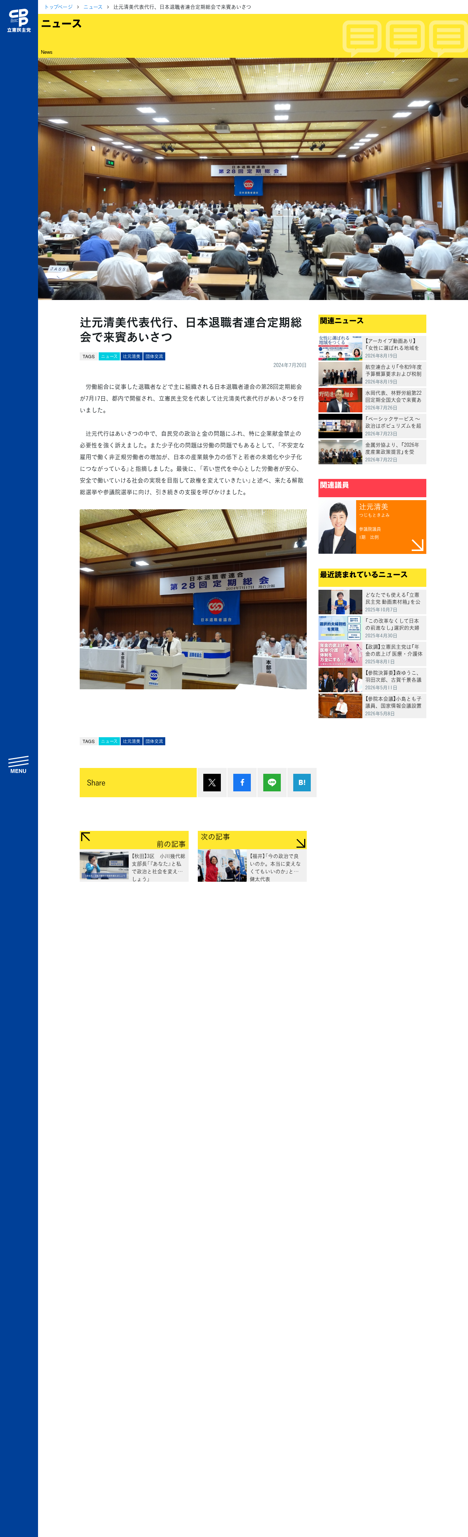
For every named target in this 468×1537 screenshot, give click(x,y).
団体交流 (154, 356)
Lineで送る (272, 782)
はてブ (302, 782)
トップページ (58, 6)
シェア (242, 782)
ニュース (93, 6)
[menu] (19, 764)
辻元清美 (131, 356)
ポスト (212, 782)
